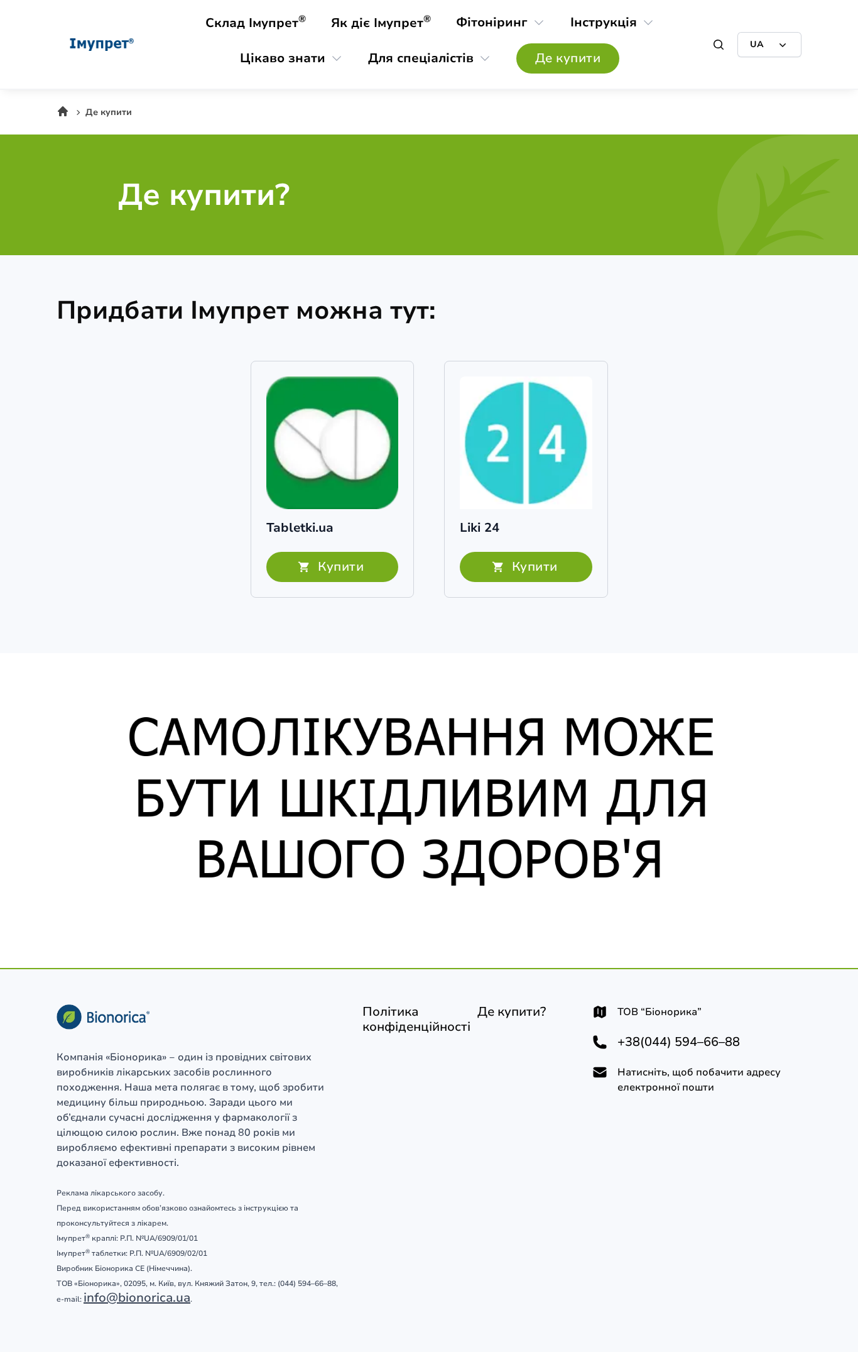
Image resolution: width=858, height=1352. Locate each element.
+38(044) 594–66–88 (678, 1042)
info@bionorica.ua (137, 1297)
